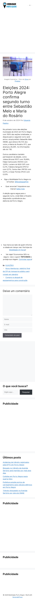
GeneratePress (17, 597)
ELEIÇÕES (10, 265)
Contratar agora (25, 259)
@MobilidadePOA (21, 182)
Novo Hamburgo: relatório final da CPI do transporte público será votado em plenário (16, 271)
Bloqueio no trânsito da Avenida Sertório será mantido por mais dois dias (17, 470)
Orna (26, 79)
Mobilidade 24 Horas (17, 250)
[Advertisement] (17, 30)
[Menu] (30, 5)
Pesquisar (26, 392)
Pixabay (17, 81)
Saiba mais (20, 189)
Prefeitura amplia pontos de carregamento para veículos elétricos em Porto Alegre (17, 484)
